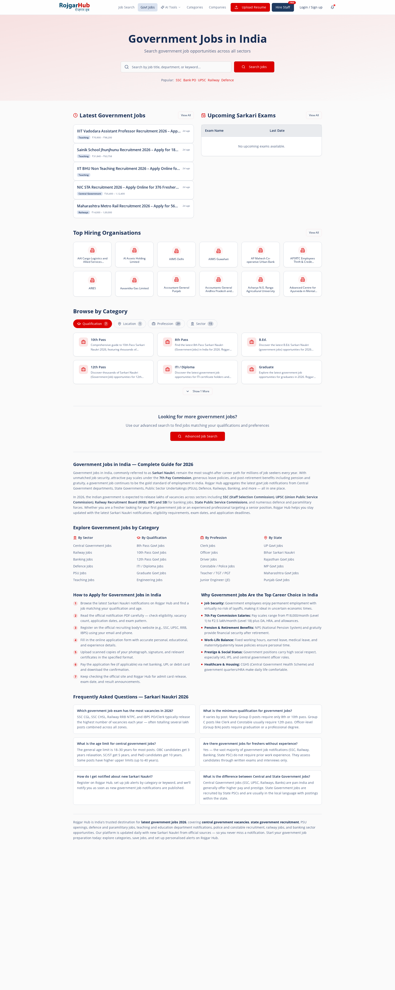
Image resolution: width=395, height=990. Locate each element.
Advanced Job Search (201, 436)
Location (132, 323)
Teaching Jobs (83, 580)
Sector (204, 323)
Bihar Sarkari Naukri (279, 552)
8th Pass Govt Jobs (151, 545)
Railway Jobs (82, 552)
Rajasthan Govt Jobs (279, 559)
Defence (227, 80)
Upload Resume (254, 7)
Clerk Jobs (207, 545)
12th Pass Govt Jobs (151, 559)
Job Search (126, 7)
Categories (195, 7)
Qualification (95, 323)
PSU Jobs (79, 573)
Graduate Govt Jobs (151, 573)
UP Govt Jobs (273, 545)
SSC (178, 80)
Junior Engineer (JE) (215, 580)
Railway (213, 80)
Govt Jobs (148, 7)
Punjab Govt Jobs (277, 580)
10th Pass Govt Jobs (151, 552)
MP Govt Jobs (274, 566)
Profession (168, 323)
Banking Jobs (83, 559)
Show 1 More (201, 391)
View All (186, 115)
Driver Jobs (208, 559)
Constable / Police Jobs (217, 566)
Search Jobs (258, 67)
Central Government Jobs (92, 545)
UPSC (202, 80)
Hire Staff (283, 7)
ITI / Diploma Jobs (150, 566)
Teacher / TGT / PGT (215, 573)
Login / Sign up (311, 7)
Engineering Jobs (150, 580)
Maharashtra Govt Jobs (281, 573)
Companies (217, 7)
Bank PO (189, 80)
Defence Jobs (83, 566)
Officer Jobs (209, 552)
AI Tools (171, 7)
